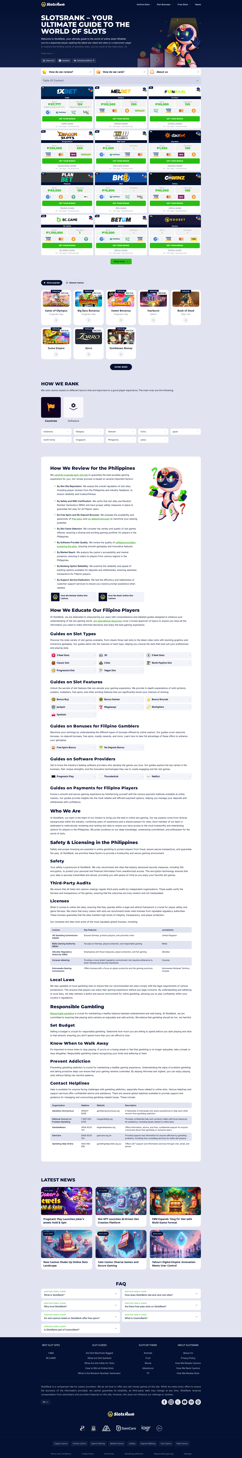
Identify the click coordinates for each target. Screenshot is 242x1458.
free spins (77, 518)
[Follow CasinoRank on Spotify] (191, 1402)
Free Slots (183, 4)
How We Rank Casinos (188, 1368)
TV (148, 1373)
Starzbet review (175, 165)
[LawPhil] (93, 1428)
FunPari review (175, 123)
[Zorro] (88, 343)
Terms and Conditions (61, 1453)
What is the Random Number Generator (99, 1373)
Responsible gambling (62, 1013)
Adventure (148, 1368)
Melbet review (121, 123)
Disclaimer (109, 1453)
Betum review (121, 250)
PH (44, 1402)
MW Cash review (121, 165)
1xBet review (67, 123)
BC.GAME (51, 1358)
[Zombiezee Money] (121, 343)
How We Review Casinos (188, 1363)
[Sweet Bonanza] (121, 307)
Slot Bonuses (163, 4)
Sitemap (187, 1453)
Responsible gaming (163, 1453)
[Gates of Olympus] (56, 307)
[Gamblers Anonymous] (106, 1428)
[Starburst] (153, 307)
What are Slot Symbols (99, 1358)
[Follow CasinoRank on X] (178, 1402)
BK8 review (121, 208)
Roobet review (175, 250)
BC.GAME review (67, 250)
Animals (148, 1353)
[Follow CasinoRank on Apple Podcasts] (198, 1402)
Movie (148, 1363)
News (198, 4)
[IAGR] (146, 1428)
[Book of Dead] (186, 307)
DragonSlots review (67, 165)
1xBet (51, 1353)
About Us (188, 1353)
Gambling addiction (134, 1453)
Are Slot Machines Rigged (99, 1353)
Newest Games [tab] (76, 282)
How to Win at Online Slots (99, 1368)
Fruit (147, 1358)
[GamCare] (126, 1428)
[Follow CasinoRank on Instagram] (171, 1402)
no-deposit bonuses (99, 518)
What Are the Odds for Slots (99, 1363)
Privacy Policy (188, 1358)
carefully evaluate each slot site (71, 475)
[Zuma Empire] (56, 343)
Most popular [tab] (53, 282)
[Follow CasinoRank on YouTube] (184, 1402)
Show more (119, 261)
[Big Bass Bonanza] (88, 307)
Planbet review (67, 208)
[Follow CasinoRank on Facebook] (164, 1402)
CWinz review (175, 208)
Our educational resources (107, 620)
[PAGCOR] (82, 1428)
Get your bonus (67, 119)
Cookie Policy (88, 1453)
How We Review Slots (188, 1373)
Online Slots (143, 4)
